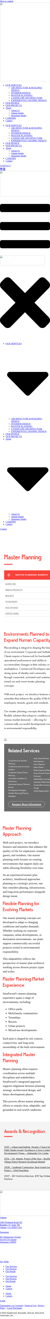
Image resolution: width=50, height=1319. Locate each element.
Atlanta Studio (17, 113)
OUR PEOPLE (12, 103)
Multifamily (11, 607)
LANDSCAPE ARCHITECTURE (26, 98)
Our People (11, 1271)
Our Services (11, 1266)
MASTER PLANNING (21, 95)
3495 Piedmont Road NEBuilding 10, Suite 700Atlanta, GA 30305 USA (11, 1225)
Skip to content (6, 1)
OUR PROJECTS (14, 105)
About (8, 108)
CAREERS (11, 118)
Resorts (9, 595)
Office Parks (12, 613)
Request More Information (26, 804)
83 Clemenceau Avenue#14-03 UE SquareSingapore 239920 (10, 1239)
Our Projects (11, 1269)
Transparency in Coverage (11, 1305)
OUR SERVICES (14, 85)
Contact (9, 120)
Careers (9, 1288)
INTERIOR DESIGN (21, 93)
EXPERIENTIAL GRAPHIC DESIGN (29, 100)
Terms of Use (30, 1305)
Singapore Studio (18, 115)
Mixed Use (10, 583)
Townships (11, 601)
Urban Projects (13, 589)
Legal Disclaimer (14, 1308)
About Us (15, 110)
